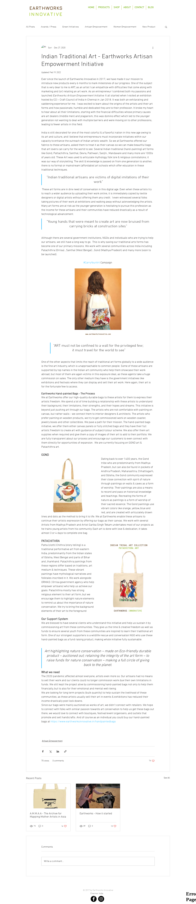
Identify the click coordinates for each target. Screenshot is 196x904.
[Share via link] (65, 751)
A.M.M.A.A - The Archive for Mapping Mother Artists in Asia (48, 815)
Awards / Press (48, 26)
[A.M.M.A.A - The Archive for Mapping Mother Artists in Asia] (48, 796)
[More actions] (153, 48)
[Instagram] (101, 899)
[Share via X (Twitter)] (50, 751)
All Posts (30, 26)
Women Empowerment (124, 26)
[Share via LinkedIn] (57, 751)
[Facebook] (94, 899)
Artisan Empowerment (96, 26)
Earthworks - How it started (96, 813)
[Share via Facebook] (42, 751)
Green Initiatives (70, 26)
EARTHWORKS (46, 8)
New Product (148, 26)
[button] (166, 27)
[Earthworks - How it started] (98, 796)
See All (167, 778)
